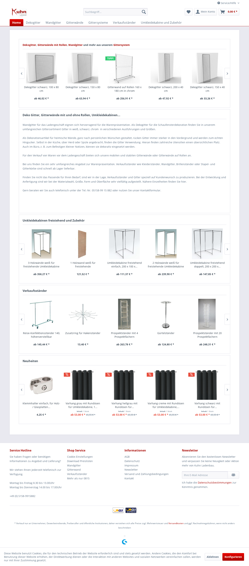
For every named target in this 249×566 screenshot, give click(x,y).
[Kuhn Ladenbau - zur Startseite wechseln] (19, 12)
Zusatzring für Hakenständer (82, 333)
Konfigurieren (233, 557)
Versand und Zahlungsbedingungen (146, 474)
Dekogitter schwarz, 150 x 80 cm (83, 88)
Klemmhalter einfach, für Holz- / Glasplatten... (41, 405)
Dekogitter (29, 45)
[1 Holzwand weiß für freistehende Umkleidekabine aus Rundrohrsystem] (83, 243)
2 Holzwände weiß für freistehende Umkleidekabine (166, 264)
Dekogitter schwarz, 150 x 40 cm (207, 88)
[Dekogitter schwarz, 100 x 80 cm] (42, 68)
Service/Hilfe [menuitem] (228, 3)
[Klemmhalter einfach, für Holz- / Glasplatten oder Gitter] (42, 384)
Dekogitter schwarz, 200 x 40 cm (166, 88)
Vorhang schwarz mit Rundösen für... (207, 405)
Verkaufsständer (77, 474)
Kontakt (129, 478)
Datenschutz (132, 461)
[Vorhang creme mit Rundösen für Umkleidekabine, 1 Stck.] (166, 384)
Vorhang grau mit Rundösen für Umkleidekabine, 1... (83, 405)
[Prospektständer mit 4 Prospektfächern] (124, 314)
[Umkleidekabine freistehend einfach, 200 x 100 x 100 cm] (124, 243)
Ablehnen (213, 557)
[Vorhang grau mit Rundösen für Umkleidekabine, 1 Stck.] (83, 384)
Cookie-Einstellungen (80, 456)
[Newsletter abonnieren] (233, 475)
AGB (127, 456)
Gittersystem (121, 45)
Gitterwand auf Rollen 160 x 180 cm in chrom (124, 88)
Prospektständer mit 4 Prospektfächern (124, 334)
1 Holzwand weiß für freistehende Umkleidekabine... (83, 264)
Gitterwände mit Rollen (52, 45)
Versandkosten (176, 523)
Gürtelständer (165, 333)
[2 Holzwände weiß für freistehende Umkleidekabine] (166, 243)
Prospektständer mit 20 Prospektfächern (207, 334)
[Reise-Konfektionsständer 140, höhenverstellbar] (42, 314)
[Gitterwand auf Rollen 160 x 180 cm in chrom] (124, 68)
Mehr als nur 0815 (78, 478)
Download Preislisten (80, 461)
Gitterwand (74, 469)
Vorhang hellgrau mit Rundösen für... (124, 405)
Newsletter (131, 469)
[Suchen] (144, 11)
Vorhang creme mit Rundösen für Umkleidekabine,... (166, 405)
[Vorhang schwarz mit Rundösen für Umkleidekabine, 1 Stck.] (207, 384)
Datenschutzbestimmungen (215, 482)
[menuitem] (115, 11)
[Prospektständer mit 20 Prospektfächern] (207, 314)
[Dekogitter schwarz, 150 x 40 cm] (207, 68)
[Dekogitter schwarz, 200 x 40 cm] (166, 68)
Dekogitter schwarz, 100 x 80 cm (41, 88)
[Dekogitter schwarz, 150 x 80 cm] (83, 68)
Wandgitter (75, 45)
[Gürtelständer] (166, 314)
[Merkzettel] (188, 11)
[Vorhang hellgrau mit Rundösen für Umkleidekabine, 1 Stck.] (124, 384)
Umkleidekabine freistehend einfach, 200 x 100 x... (124, 264)
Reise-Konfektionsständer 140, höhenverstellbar (41, 334)
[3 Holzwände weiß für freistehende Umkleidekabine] (42, 243)
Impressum (131, 465)
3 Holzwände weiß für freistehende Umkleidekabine (41, 264)
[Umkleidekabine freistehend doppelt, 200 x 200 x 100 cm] (207, 243)
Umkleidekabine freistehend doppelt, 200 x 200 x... (207, 264)
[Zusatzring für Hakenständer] (83, 314)
